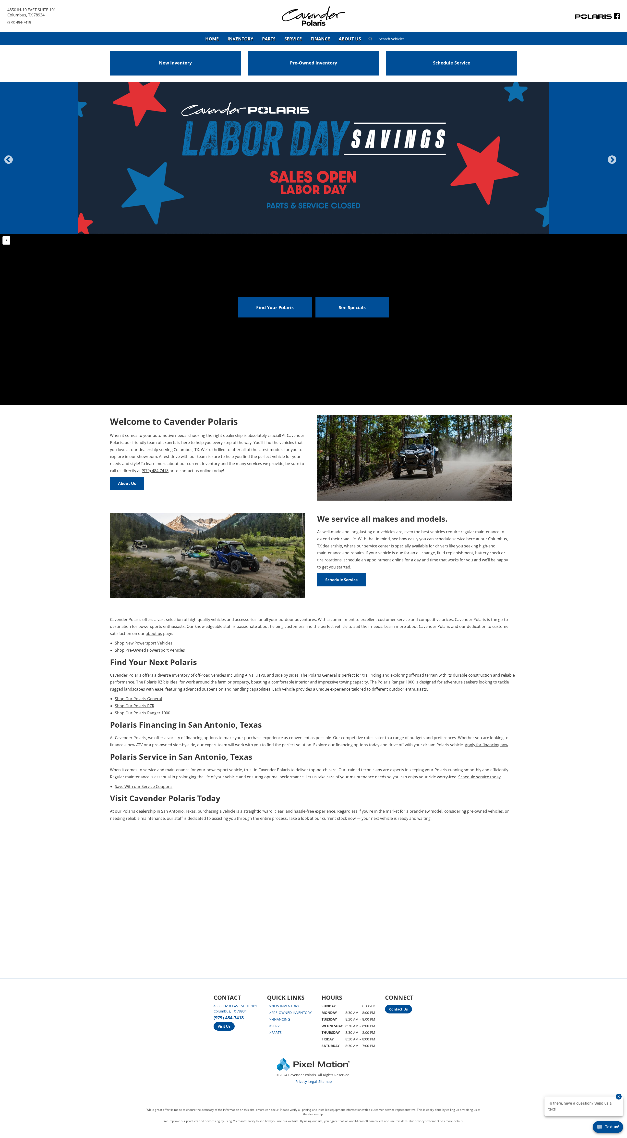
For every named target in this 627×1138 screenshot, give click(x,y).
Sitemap (325, 1081)
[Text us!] (608, 1128)
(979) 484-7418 (19, 22)
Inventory (240, 39)
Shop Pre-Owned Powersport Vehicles (150, 650)
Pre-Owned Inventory (313, 63)
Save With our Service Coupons (143, 786)
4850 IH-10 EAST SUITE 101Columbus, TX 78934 (31, 12)
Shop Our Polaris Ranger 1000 (142, 713)
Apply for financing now (486, 744)
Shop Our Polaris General (138, 698)
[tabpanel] (313, 158)
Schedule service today (479, 777)
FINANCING (279, 1019)
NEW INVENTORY (284, 1006)
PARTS (275, 1032)
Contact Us (398, 1009)
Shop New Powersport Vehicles (143, 643)
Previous (19, 163)
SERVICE (277, 1026)
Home (212, 39)
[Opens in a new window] (617, 17)
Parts (269, 39)
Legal (312, 1081)
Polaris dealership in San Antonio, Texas (159, 811)
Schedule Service (451, 63)
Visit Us (224, 1026)
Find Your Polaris (275, 307)
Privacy (301, 1081)
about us (154, 633)
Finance (320, 39)
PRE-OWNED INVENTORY (290, 1012)
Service (293, 39)
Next (620, 163)
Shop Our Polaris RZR (134, 705)
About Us (350, 39)
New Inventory (175, 63)
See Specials (352, 307)
